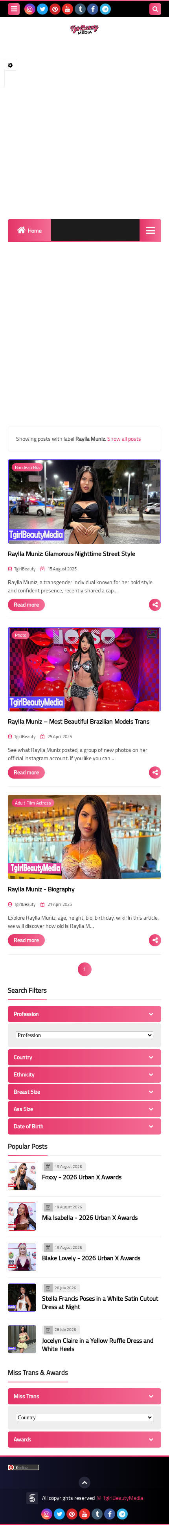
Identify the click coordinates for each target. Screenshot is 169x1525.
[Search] (155, 9)
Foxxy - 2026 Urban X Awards (81, 1177)
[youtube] (67, 9)
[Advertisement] (84, 126)
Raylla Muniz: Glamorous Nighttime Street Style (71, 553)
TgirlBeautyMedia (123, 1498)
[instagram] (29, 9)
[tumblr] (80, 9)
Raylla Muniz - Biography (41, 889)
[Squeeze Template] (32, 1498)
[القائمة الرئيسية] (150, 230)
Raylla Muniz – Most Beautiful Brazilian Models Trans (78, 721)
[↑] (84, 1482)
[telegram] (105, 9)
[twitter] (42, 9)
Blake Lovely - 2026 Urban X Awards (91, 1258)
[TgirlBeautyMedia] (84, 30)
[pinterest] (55, 9)
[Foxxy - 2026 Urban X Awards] (22, 1176)
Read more (26, 604)
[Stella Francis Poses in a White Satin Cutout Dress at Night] (22, 1297)
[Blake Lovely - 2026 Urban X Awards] (22, 1257)
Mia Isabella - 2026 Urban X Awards (90, 1217)
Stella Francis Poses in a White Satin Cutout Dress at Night (100, 1302)
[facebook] (92, 9)
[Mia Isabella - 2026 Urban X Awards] (22, 1216)
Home (35, 230)
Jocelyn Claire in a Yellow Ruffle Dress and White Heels (97, 1344)
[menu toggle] (14, 9)
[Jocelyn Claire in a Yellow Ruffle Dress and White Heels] (22, 1339)
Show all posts (124, 439)
